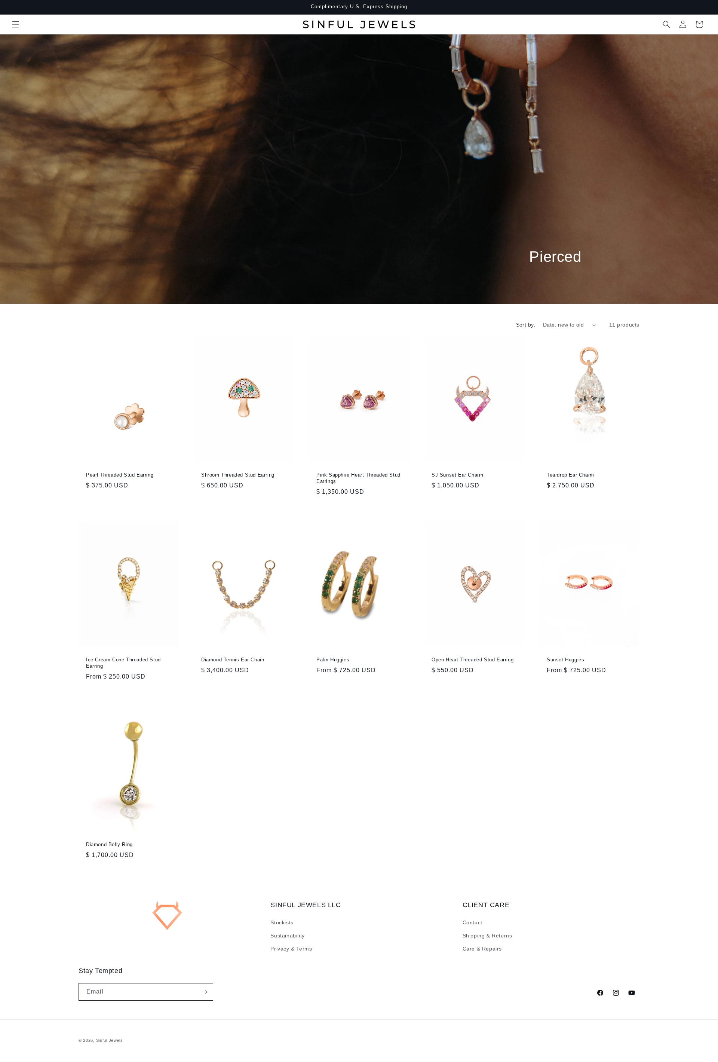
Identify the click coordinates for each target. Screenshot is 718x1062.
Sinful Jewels (109, 1040)
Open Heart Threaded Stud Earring (472, 659)
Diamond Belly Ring (109, 844)
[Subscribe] (204, 992)
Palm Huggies (332, 659)
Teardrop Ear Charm (570, 475)
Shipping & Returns (487, 936)
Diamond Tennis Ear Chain (232, 659)
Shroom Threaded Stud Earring (237, 475)
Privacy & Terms (291, 949)
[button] (15, 24)
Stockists (281, 922)
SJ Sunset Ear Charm (457, 475)
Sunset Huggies (565, 659)
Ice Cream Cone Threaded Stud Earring (123, 663)
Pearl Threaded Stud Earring (119, 475)
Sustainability (287, 936)
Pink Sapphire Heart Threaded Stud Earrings (358, 478)
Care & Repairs (482, 949)
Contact (472, 922)
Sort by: (526, 325)
